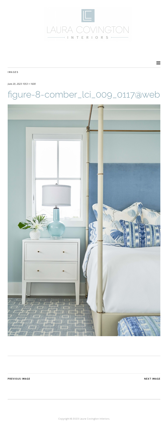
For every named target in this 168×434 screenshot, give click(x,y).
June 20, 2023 (15, 83)
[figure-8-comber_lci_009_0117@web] (84, 334)
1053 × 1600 (29, 83)
